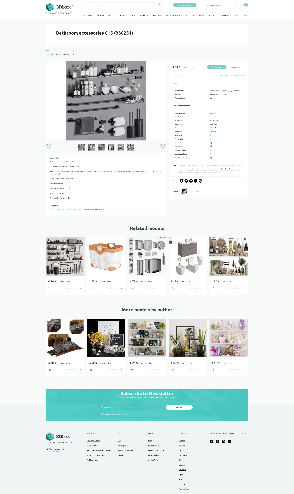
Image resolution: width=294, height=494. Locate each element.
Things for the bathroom (89, 39)
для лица (196, 170)
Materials (123, 15)
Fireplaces (183, 455)
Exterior (111, 15)
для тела (203, 170)
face (218, 165)
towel (206, 168)
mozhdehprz (195, 191)
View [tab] (47, 54)
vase (210, 168)
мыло (238, 170)
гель (227, 168)
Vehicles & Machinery (140, 15)
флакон (204, 173)
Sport (236, 15)
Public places (184, 489)
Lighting (182, 475)
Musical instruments (173, 15)
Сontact (121, 455)
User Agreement (93, 441)
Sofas (181, 460)
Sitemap (245, 433)
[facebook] (181, 181)
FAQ (119, 441)
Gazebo (182, 465)
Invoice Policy (153, 455)
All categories (123, 446)
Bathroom (75, 39)
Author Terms (153, 460)
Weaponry (157, 15)
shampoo (182, 168)
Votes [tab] (73, 54)
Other (245, 15)
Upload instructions (125, 450)
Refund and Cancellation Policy (99, 450)
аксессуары (216, 168)
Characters (213, 15)
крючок (227, 170)
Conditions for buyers (156, 450)
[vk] (200, 181)
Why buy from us (239, 75)
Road (181, 479)
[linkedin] (195, 181)
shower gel (190, 168)
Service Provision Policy (96, 455)
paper (240, 165)
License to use (224, 75)
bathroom (182, 165)
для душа (188, 170)
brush (202, 165)
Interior (100, 15)
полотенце (183, 173)
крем (221, 170)
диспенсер (234, 168)
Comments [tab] (65, 54)
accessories (191, 165)
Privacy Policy (126, 414)
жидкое (216, 170)
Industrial (190, 15)
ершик (209, 170)
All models (88, 15)
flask (223, 165)
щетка (217, 173)
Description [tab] (55, 54)
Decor (181, 450)
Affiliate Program (93, 460)
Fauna (201, 15)
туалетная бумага (194, 173)
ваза (223, 168)
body (197, 165)
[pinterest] (191, 181)
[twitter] (186, 181)
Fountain (182, 470)
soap (196, 168)
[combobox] (120, 5)
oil (236, 165)
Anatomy (225, 15)
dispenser (213, 165)
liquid (233, 165)
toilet (201, 168)
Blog (150, 441)
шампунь (211, 173)
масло (232, 170)
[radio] (173, 75)
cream (207, 165)
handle (227, 165)
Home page (59, 39)
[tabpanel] (147, 138)
